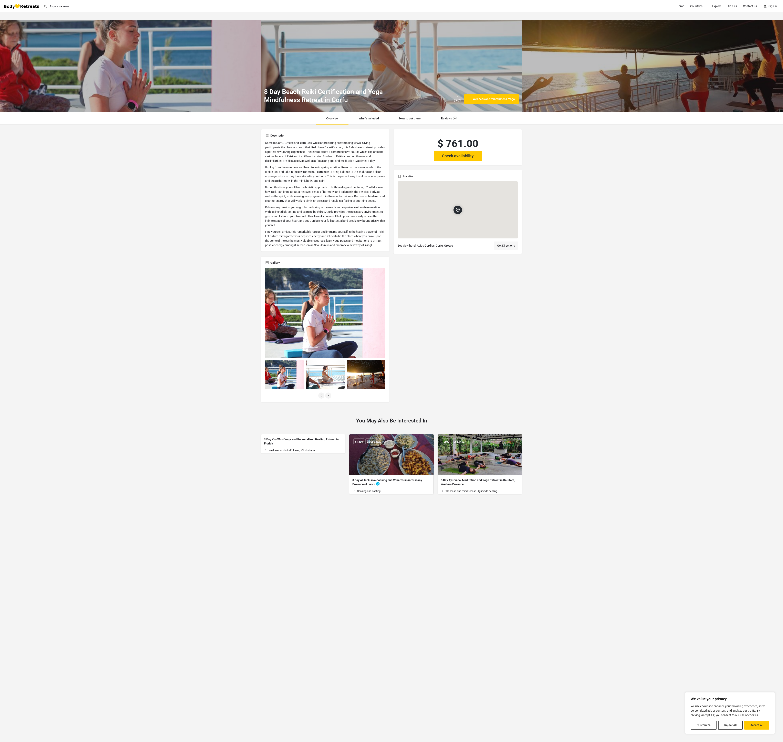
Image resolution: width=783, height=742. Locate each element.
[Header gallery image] (130, 66)
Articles (732, 6)
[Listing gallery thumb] (325, 313)
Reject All (730, 725)
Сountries (696, 6)
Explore (716, 6)
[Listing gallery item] (284, 374)
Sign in (773, 6)
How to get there (410, 118)
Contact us (750, 6)
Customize (704, 725)
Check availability (458, 155)
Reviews (448, 118)
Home (680, 6)
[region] (730, 713)
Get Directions (506, 245)
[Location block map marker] (457, 210)
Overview (332, 118)
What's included (369, 118)
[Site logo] (22, 6)
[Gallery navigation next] (328, 395)
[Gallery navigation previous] (321, 395)
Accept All (756, 725)
